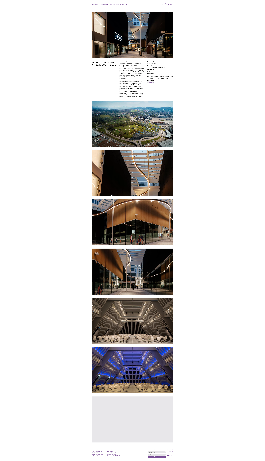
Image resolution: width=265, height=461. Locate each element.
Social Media (170, 450)
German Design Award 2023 (154, 75)
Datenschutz (170, 451)
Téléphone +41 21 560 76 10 (113, 456)
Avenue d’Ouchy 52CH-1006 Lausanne (111, 453)
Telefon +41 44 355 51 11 (97, 454)
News (127, 4)
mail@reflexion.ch (96, 456)
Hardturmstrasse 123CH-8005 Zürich (97, 452)
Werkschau (95, 4)
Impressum (169, 453)
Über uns (112, 4)
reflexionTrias (120, 4)
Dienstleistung (104, 4)
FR (171, 455)
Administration (151, 82)
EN (170, 455)
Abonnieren (157, 456)
